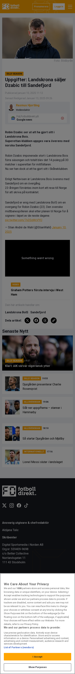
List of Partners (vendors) (19, 647)
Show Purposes (37, 667)
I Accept (37, 656)
